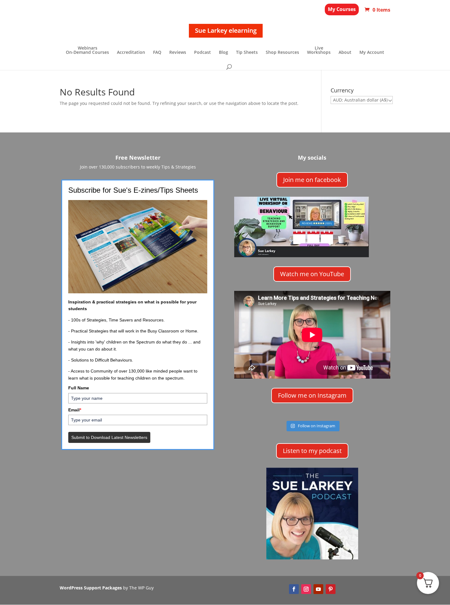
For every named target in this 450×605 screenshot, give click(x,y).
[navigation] (362, 100)
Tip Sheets (247, 52)
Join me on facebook (312, 180)
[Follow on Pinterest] (331, 589)
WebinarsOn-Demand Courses (87, 50)
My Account (371, 52)
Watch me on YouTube (312, 274)
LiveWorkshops (319, 50)
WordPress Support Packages (91, 588)
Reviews (177, 52)
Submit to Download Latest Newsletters (109, 437)
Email (74, 409)
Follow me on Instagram (312, 395)
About (345, 52)
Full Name (78, 387)
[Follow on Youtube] (318, 589)
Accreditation (131, 52)
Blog (223, 52)
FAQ (157, 52)
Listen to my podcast (312, 451)
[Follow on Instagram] (306, 589)
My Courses (342, 9)
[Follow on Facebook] (294, 589)
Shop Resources (282, 52)
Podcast (202, 52)
